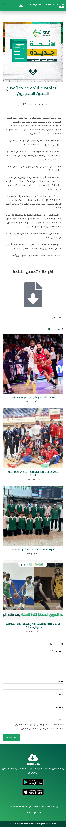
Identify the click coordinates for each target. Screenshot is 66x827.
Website (59, 708)
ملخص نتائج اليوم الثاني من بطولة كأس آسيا (33, 397)
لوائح (54, 317)
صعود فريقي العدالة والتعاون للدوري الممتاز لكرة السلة (33, 473)
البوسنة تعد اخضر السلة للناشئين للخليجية (33, 549)
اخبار (20, 104)
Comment (57, 651)
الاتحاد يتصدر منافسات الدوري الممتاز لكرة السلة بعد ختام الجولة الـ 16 (33, 625)
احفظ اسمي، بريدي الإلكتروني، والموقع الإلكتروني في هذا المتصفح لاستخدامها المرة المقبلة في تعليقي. (36, 726)
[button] (4, 4)
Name (59, 681)
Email (59, 694)
